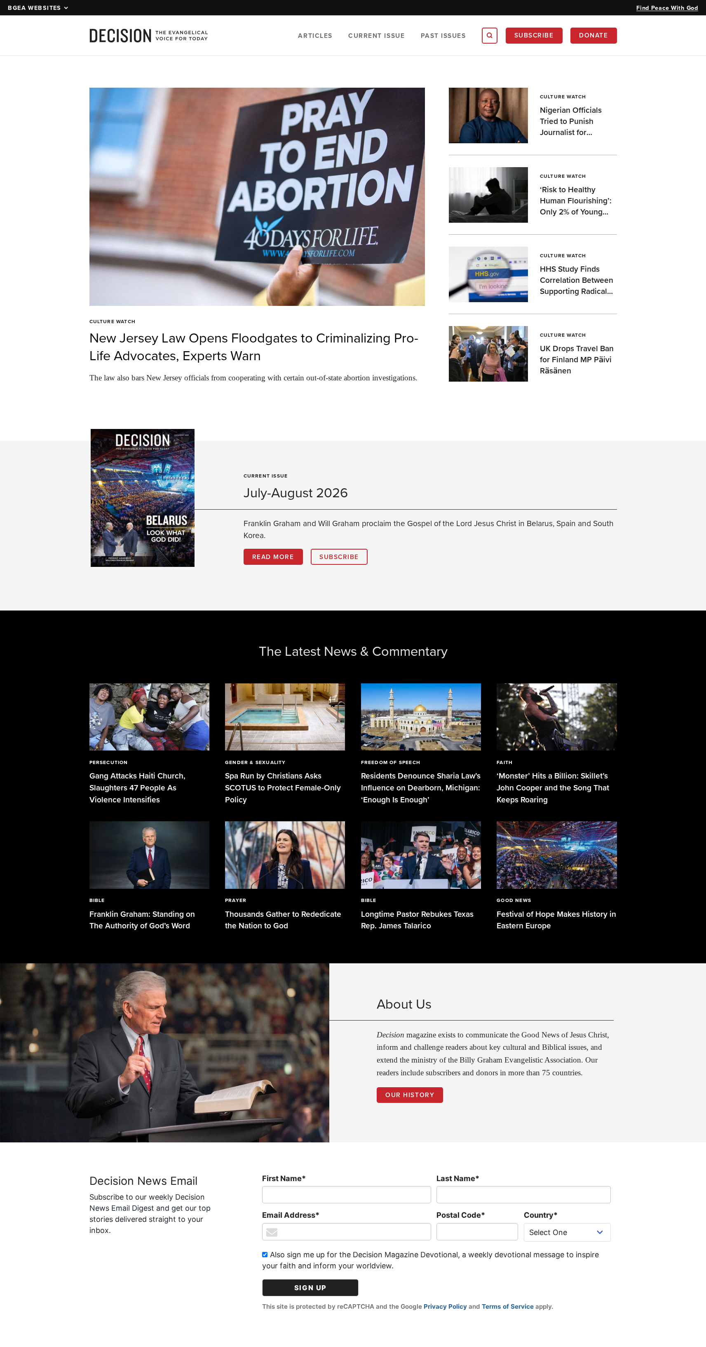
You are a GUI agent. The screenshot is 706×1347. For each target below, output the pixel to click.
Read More (273, 556)
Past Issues (443, 35)
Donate (593, 35)
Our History (409, 1094)
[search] (490, 35)
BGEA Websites (34, 7)
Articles (315, 35)
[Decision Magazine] (148, 35)
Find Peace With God (667, 7)
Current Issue (376, 35)
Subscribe (534, 35)
